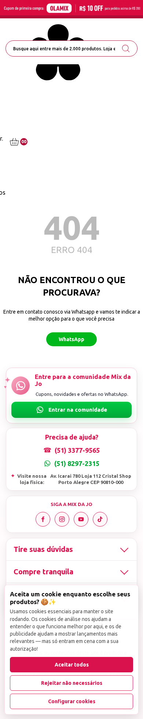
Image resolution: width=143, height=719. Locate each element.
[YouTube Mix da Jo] (81, 519)
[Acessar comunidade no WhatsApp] (71, 410)
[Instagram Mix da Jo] (62, 519)
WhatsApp (71, 339)
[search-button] (126, 48)
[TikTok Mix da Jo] (100, 519)
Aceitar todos (72, 665)
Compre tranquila (43, 571)
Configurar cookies (71, 701)
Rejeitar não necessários (71, 683)
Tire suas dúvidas (43, 549)
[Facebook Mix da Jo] (43, 519)
